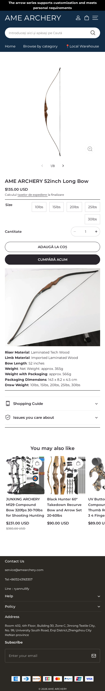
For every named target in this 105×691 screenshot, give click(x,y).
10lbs (39, 207)
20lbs (74, 207)
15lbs (56, 207)
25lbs (92, 207)
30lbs (92, 219)
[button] (95, 18)
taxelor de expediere (33, 194)
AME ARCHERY (57, 689)
